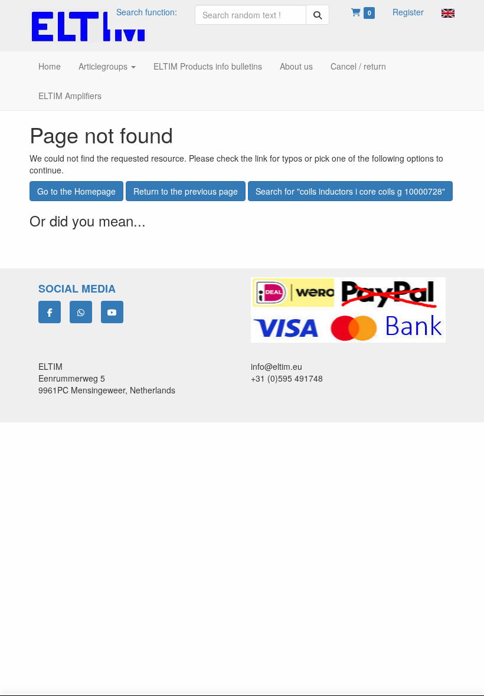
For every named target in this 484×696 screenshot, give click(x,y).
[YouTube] (112, 312)
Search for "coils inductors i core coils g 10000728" (350, 191)
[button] (448, 12)
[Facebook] (49, 312)
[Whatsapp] (81, 312)
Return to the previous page (185, 191)
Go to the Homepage (76, 191)
